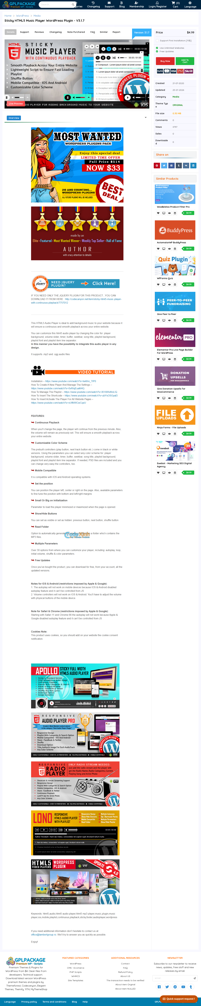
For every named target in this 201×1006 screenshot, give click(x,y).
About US (125, 976)
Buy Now (165, 61)
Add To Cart (185, 61)
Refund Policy (125, 972)
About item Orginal (125, 984)
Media (37, 15)
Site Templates (75, 980)
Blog (74, 1001)
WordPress (22, 15)
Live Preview (16, 103)
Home (8, 15)
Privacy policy (29, 1001)
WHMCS (75, 976)
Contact (125, 963)
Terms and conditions (54, 1001)
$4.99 (188, 213)
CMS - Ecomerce (75, 967)
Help (85, 1001)
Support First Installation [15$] (175, 40)
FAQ (125, 967)
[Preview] (164, 213)
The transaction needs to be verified (125, 980)
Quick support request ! (181, 999)
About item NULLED (125, 988)
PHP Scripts (76, 972)
